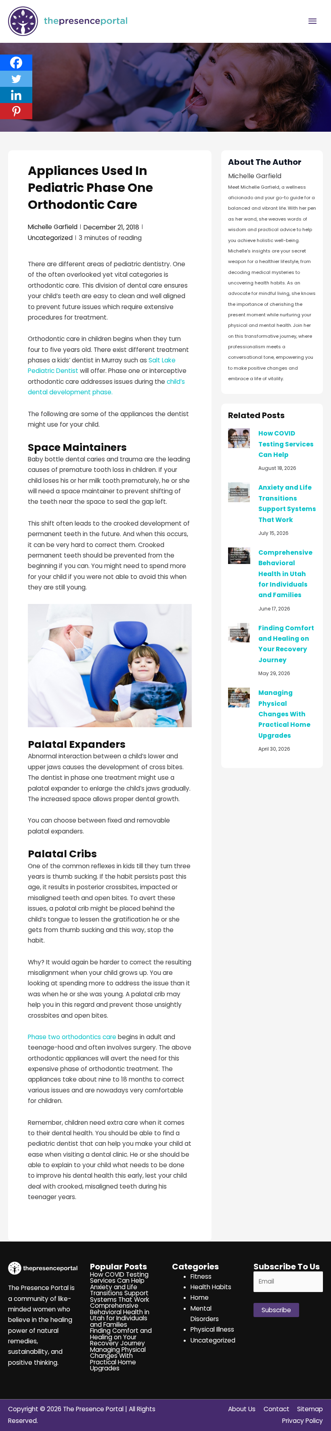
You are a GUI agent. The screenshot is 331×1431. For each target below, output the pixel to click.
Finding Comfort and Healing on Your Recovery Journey (121, 1336)
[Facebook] (16, 63)
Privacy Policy (302, 1420)
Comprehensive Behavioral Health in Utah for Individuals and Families (285, 573)
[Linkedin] (16, 95)
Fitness (201, 1276)
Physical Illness (212, 1329)
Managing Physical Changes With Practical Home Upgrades (284, 713)
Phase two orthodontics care (72, 1037)
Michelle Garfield (53, 227)
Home (200, 1297)
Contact (276, 1409)
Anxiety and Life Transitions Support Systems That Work (119, 1293)
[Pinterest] (16, 111)
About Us (242, 1409)
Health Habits (211, 1287)
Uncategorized (50, 238)
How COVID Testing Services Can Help (286, 444)
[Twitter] (16, 79)
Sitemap (310, 1409)
